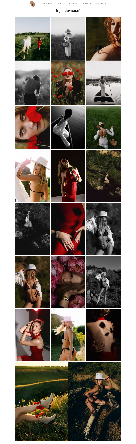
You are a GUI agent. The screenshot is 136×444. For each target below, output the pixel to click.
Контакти (101, 4)
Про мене (86, 4)
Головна (47, 4)
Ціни (59, 4)
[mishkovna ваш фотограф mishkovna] (33, 4)
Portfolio (72, 4)
